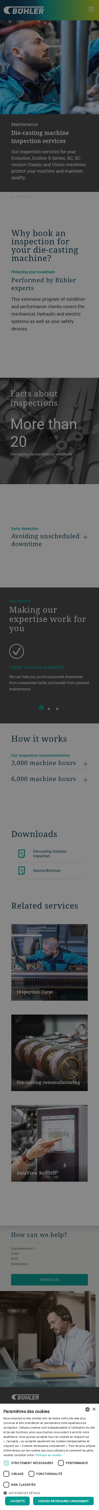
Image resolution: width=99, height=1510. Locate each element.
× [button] (94, 1409)
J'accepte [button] (17, 1501)
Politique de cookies (48, 1455)
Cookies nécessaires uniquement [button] (63, 1501)
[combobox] (87, 1409)
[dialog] (49, 1457)
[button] (49, 1492)
